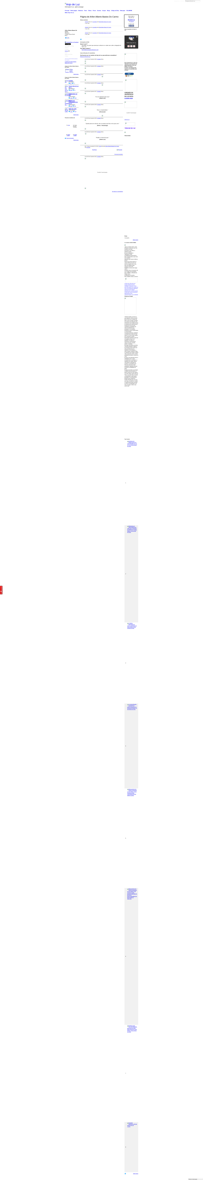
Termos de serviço (135, 1178)
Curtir (68, 37)
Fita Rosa (94, 149)
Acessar (182, 1)
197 (75, 111)
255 (71, 90)
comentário (95, 21)
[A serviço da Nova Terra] (131, 85)
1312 (71, 111)
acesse (132, 21)
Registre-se (177, 1)
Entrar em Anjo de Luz (85, 56)
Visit (126, 119)
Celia (69, 125)
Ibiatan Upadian (68, 135)
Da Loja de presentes (119, 154)
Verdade (86, 21)
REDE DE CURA (72, 109)
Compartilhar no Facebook (72, 42)
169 (75, 98)
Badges (117, 1178)
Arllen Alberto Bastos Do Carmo (105, 21)
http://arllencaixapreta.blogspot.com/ (90, 49)
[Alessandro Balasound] (71, 71)
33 (74, 90)
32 (71, 83)
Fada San (75, 1178)
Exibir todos (76, 74)
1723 (71, 98)
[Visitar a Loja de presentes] (119, 149)
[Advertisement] (129, 161)
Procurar (201, 1)
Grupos (66, 51)
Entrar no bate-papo (193, 1179)
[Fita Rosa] (68, 121)
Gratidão (71, 80)
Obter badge (135, 239)
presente (88, 147)
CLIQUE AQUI (128, 98)
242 (71, 106)
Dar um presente (70, 138)
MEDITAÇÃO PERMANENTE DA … (73, 102)
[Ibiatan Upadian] (67, 71)
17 (74, 83)
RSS (81, 39)
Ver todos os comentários (117, 191)
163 (75, 106)
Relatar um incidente (125, 1178)
